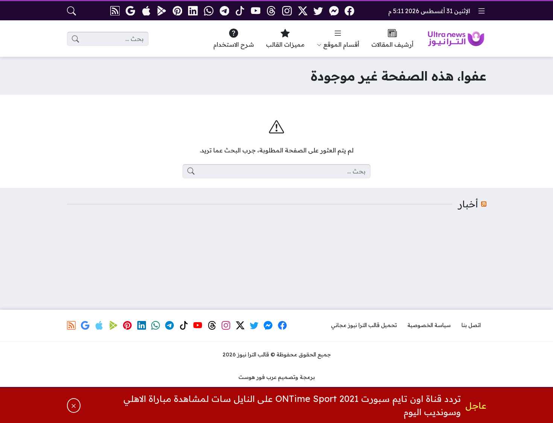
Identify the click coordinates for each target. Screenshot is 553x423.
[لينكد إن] (193, 10)
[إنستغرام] (286, 10)
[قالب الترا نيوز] (456, 38)
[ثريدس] (271, 10)
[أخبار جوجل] (130, 10)
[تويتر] (318, 10)
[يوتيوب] (255, 10)
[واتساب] (208, 10)
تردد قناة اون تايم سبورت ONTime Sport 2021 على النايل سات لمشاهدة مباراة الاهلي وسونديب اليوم (292, 405)
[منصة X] (302, 10)
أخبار (468, 204)
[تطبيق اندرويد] (162, 10)
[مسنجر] (333, 10)
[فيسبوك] (349, 10)
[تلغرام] (224, 10)
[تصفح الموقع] (481, 11)
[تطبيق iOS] (146, 10)
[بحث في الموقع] (71, 11)
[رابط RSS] (115, 10)
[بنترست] (177, 10)
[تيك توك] (239, 10)
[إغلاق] (74, 405)
